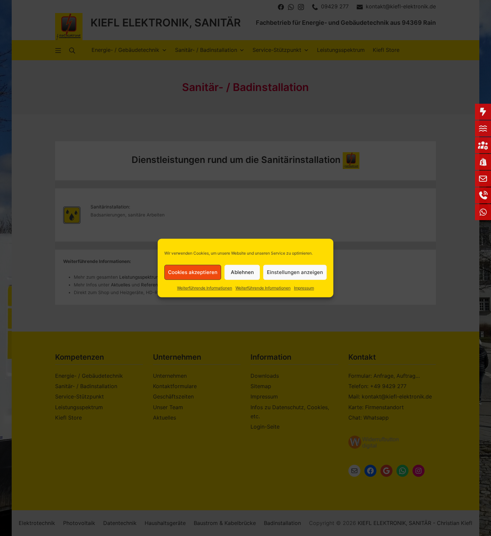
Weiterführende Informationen (204, 287)
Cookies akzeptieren (192, 272)
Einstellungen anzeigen (295, 272)
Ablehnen (242, 272)
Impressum (304, 287)
